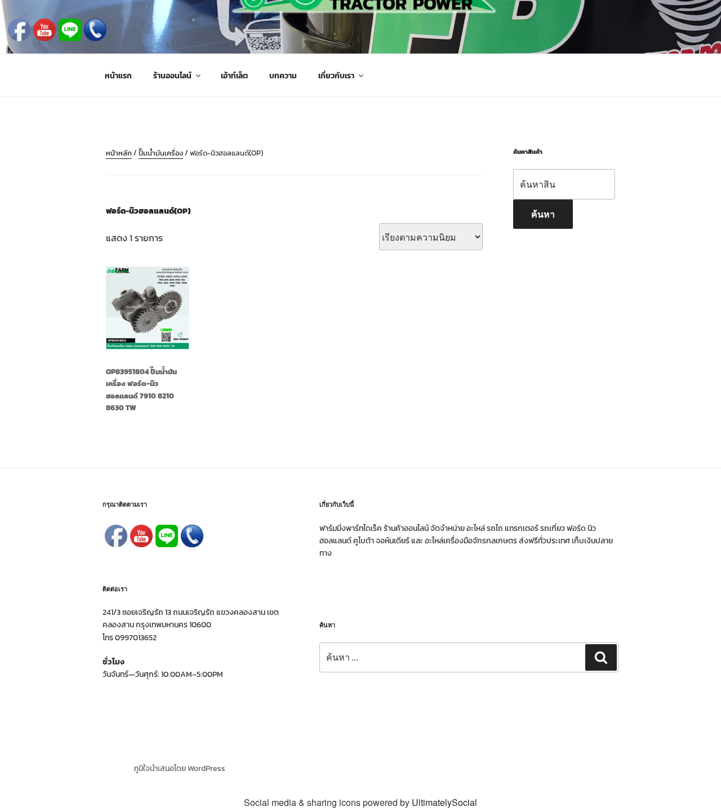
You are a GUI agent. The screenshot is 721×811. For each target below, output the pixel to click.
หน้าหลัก (119, 153)
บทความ (283, 76)
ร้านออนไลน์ (172, 76)
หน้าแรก (118, 76)
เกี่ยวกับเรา (336, 76)
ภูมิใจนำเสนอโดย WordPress (179, 768)
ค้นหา (543, 213)
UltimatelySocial (444, 802)
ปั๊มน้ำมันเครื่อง (161, 153)
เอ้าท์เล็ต (234, 76)
